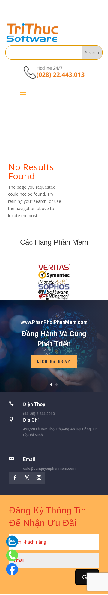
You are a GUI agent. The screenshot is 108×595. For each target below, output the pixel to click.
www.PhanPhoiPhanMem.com (54, 322)
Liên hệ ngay (54, 361)
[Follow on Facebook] (15, 478)
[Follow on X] (27, 478)
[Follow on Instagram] (39, 478)
